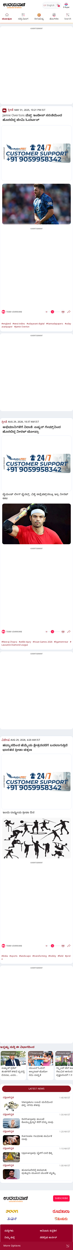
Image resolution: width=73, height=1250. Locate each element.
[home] (14, 5)
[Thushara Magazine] (11, 1219)
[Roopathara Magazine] (61, 1211)
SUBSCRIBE (61, 1198)
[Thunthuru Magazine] (61, 1219)
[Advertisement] (36, 67)
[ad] (38, 153)
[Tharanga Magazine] (11, 1211)
